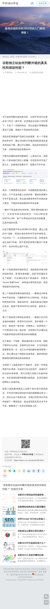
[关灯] (46, 602)
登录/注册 (43, 3)
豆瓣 (24, 471)
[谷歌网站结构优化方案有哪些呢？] (9, 510)
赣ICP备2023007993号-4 (20, 574)
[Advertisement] (25, 96)
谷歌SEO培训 (21, 57)
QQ (14, 471)
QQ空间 (19, 471)
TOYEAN (39, 580)
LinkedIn (29, 471)
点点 (33, 471)
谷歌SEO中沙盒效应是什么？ (32, 543)
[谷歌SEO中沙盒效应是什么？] (9, 546)
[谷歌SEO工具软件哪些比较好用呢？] (9, 558)
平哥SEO (9, 72)
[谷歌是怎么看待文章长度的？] (9, 534)
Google (5, 475)
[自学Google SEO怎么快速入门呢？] (9, 522)
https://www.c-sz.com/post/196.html (29, 460)
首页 (12, 57)
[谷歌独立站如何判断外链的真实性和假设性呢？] (25, 183)
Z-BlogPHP (21, 580)
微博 (5, 471)
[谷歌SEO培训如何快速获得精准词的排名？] (9, 498)
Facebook (38, 471)
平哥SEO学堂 (10, 3)
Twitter (43, 471)
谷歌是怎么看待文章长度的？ (31, 531)
